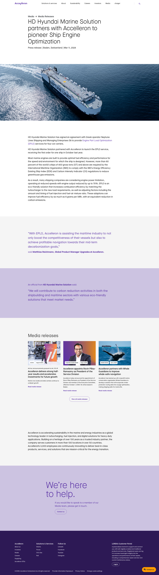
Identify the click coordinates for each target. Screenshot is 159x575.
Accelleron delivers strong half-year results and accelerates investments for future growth (43, 374)
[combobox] (139, 4)
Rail (37, 555)
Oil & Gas (39, 552)
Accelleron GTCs (20, 561)
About (63, 3)
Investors (97, 3)
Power (38, 550)
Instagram (61, 555)
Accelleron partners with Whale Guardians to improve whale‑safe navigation (114, 371)
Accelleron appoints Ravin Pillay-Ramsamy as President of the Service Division (79, 371)
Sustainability (75, 3)
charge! (117, 3)
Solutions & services (49, 3)
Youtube (60, 552)
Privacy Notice (80, 571)
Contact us (60, 512)
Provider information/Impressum (62, 571)
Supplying (18, 558)
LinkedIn (60, 547)
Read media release (34, 387)
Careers (87, 3)
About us (17, 547)
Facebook (61, 550)
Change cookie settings (94, 571)
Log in (116, 564)
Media (108, 3)
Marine (38, 547)
